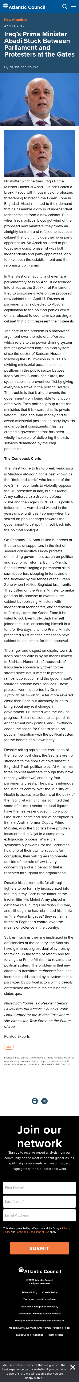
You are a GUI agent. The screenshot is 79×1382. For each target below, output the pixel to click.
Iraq (8, 1046)
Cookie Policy (50, 1292)
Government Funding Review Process (39, 1313)
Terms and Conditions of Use (32, 1232)
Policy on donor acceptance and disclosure (39, 1320)
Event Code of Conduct (29, 1334)
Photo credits (55, 1334)
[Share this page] (44, 1101)
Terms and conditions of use (39, 1299)
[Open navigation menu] (73, 6)
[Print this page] (35, 1101)
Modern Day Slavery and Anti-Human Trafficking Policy (39, 1327)
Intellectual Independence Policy (39, 1306)
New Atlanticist (15, 19)
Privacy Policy (29, 1292)
